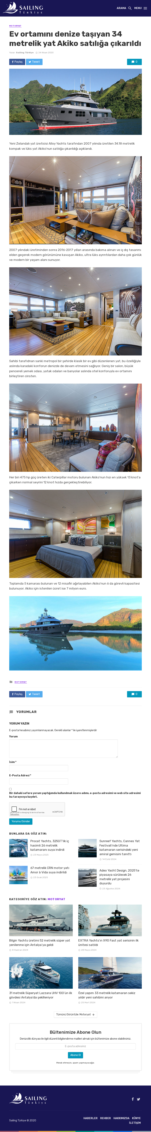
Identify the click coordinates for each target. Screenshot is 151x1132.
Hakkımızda (121, 1118)
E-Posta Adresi (20, 775)
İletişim (135, 1122)
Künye (136, 1118)
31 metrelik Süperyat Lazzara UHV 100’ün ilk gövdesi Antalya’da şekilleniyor (40, 995)
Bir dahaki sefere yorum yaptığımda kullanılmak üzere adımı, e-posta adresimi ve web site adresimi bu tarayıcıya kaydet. (75, 795)
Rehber (105, 1118)
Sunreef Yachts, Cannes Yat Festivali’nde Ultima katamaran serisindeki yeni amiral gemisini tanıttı (119, 847)
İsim (12, 762)
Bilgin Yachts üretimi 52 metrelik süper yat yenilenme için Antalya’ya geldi (39, 943)
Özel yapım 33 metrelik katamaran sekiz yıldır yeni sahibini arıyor (106, 995)
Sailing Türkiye (25, 52)
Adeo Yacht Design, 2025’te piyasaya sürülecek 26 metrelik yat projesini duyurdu (119, 877)
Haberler (90, 1118)
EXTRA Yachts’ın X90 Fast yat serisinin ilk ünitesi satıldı (108, 943)
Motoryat (15, 26)
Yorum (13, 736)
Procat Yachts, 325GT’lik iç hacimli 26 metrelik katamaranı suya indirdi (49, 845)
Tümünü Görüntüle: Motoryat (73, 1014)
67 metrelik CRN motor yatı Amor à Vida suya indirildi (49, 870)
